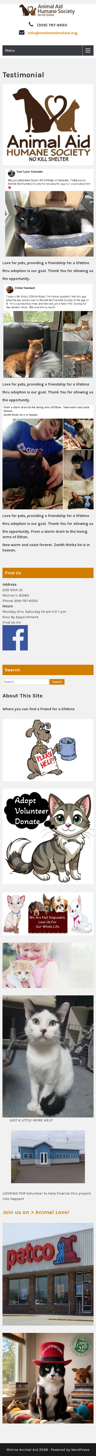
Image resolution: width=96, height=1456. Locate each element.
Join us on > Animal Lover (35, 1212)
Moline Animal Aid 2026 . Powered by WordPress (48, 1449)
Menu (10, 50)
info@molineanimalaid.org (52, 33)
